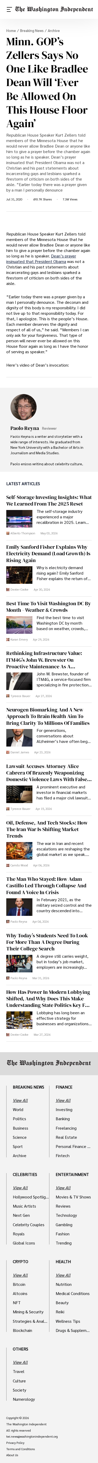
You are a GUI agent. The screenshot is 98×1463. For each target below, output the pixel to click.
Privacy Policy (15, 1442)
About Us (12, 1455)
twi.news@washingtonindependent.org (32, 1436)
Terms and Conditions (20, 1449)
